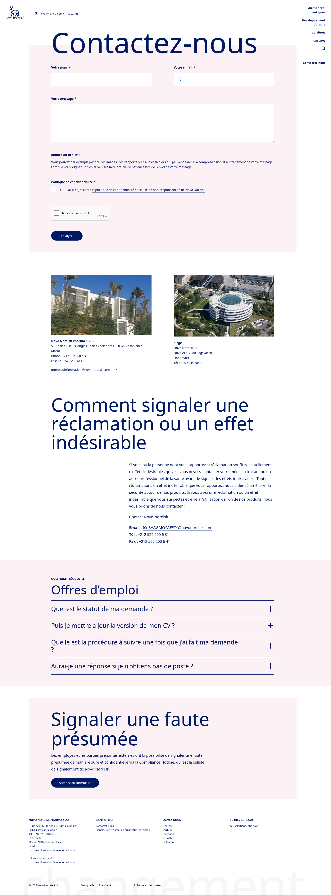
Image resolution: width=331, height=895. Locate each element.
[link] (323, 49)
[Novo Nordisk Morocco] (20, 13)
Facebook (168, 834)
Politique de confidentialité (96, 885)
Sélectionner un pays (246, 826)
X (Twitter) (168, 838)
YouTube (167, 830)
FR (76, 13)
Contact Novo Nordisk (148, 516)
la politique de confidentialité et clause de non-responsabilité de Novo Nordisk (148, 190)
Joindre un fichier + (65, 155)
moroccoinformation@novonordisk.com (52, 850)
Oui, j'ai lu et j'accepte (132, 190)
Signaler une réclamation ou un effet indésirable (123, 830)
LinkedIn (168, 826)
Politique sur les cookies (148, 885)
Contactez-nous (105, 826)
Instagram (169, 842)
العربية (71, 13)
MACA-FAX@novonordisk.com (46, 842)
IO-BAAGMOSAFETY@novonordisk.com (177, 527)
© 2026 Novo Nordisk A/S (43, 885)
